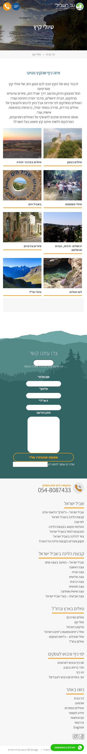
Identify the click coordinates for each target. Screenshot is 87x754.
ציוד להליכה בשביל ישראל (68, 536)
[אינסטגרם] (75, 736)
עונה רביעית (77, 582)
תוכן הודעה (43, 412)
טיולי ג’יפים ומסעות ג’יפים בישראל (64, 632)
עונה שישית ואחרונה (72, 591)
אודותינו (79, 703)
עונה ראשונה (76, 567)
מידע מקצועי (76, 713)
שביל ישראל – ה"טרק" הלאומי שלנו (63, 512)
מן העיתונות (77, 718)
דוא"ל (43, 401)
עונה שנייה (78, 572)
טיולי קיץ (79, 622)
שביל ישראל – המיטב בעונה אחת (64, 562)
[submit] (43, 363)
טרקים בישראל (75, 627)
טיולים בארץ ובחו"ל (68, 608)
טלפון (43, 389)
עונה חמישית (76, 586)
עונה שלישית (76, 577)
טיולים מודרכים (75, 617)
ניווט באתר (75, 689)
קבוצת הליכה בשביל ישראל (68, 517)
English (78, 727)
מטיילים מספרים (74, 708)
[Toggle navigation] (16, 6)
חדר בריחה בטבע (73, 667)
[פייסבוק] (81, 736)
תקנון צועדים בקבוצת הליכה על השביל (61, 541)
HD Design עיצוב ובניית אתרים (23, 749)
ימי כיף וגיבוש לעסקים (66, 653)
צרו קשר (79, 722)
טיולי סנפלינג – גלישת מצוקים (66, 637)
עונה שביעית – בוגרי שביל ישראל (65, 596)
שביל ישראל (74, 503)
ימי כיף (80, 672)
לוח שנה (79, 522)
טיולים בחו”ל (76, 641)
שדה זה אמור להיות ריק (61, 464)
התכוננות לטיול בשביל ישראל (67, 531)
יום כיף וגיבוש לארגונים (71, 663)
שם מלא (44, 377)
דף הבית (50, 54)
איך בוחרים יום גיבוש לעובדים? (66, 677)
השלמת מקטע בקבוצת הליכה (66, 527)
